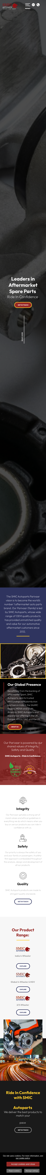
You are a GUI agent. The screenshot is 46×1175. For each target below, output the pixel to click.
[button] (28, 6)
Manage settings (32, 1171)
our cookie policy (23, 1158)
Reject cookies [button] (14, 1171)
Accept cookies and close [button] (23, 1164)
